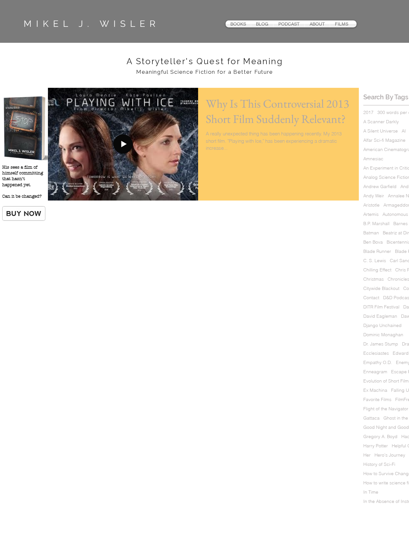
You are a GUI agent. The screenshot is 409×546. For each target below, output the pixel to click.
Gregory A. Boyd (380, 436)
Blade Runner (377, 251)
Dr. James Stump (380, 344)
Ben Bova (373, 242)
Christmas (373, 279)
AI (404, 131)
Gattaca (371, 418)
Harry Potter (375, 446)
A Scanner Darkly (381, 122)
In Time (370, 492)
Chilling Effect (377, 270)
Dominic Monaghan (383, 334)
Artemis (371, 214)
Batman (371, 233)
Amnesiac (373, 159)
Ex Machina (375, 390)
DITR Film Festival (381, 307)
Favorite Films (377, 399)
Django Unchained (382, 325)
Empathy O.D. (377, 362)
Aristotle (371, 205)
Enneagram (375, 372)
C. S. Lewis (374, 260)
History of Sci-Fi (379, 464)
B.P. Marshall (376, 223)
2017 (368, 112)
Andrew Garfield (380, 186)
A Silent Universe (380, 131)
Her (367, 455)
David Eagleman (380, 316)
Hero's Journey (389, 455)
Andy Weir (373, 196)
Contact (371, 297)
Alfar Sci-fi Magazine (384, 140)
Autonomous (395, 214)
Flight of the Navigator (385, 409)
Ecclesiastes (376, 353)
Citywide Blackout (381, 288)
